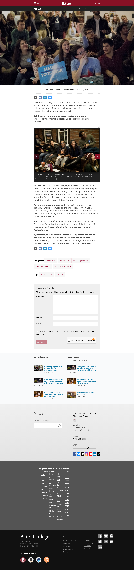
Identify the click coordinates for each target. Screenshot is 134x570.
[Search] (60, 426)
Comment (41, 296)
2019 (67, 493)
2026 (67, 471)
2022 (67, 484)
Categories (60, 9)
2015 (67, 506)
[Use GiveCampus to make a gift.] (46, 560)
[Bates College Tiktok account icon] (100, 541)
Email (39, 323)
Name (39, 317)
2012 (67, 515)
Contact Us (82, 9)
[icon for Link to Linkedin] (94, 454)
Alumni (44, 489)
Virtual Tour (88, 549)
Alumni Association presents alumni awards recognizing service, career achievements (53, 381)
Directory (66, 543)
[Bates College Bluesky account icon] (106, 536)
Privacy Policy (88, 540)
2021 (67, 487)
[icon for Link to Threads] (82, 454)
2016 (67, 503)
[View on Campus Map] (74, 420)
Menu (39, 3)
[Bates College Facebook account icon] (100, 536)
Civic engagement (80, 261)
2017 (67, 500)
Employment (68, 546)
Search (97, 3)
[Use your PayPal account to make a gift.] (38, 560)
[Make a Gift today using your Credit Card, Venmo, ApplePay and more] (23, 560)
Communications (69, 540)
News (37, 9)
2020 (67, 490)
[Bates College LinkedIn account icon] (100, 547)
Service (44, 492)
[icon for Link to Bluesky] (78, 454)
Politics (60, 275)
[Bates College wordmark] (67, 3)
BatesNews (50, 261)
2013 (67, 512)
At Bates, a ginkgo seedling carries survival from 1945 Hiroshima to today (53, 368)
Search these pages (42, 421)
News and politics (43, 266)
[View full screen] (99, 126)
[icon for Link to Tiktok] (98, 454)
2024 (67, 478)
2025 (67, 475)
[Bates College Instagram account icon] (106, 541)
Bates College (34, 536)
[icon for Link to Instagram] (86, 454)
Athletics (44, 495)
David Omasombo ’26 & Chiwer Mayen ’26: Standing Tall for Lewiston (53, 394)
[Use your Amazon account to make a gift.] (31, 560)
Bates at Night (46, 275)
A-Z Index (87, 537)
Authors (71, 9)
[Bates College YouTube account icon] (111, 541)
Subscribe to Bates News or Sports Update (60, 511)
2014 (67, 509)
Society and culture (63, 266)
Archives (94, 9)
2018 (67, 497)
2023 (67, 481)
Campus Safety (68, 537)
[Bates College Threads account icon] (111, 536)
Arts (43, 475)
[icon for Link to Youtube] (90, 454)
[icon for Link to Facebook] (74, 454)
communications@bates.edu (84, 448)
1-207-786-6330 (79, 439)
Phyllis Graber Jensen (51, 513)
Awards (44, 499)
